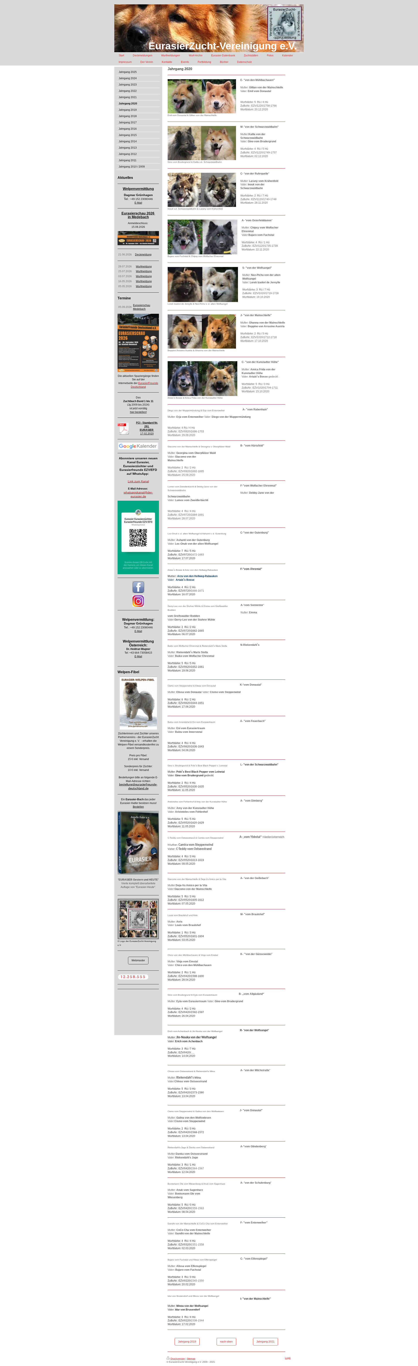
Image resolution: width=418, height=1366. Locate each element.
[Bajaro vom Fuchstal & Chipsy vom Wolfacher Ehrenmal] (202, 237)
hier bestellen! (138, 412)
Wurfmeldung (144, 266)
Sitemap (191, 1358)
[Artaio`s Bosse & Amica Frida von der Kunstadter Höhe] (202, 378)
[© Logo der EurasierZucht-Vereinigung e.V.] (138, 919)
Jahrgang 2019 (187, 1341)
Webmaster (138, 960)
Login (288, 1358)
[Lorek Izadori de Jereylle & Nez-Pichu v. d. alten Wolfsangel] (203, 284)
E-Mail (138, 202)
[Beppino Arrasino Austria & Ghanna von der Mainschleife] (202, 331)
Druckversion (177, 1358)
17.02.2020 (147, 433)
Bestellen (138, 806)
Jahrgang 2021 (265, 1341)
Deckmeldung (143, 254)
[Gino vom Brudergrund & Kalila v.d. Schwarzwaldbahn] (202, 143)
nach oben (226, 1341)
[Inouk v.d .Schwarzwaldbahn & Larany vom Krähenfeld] (202, 190)
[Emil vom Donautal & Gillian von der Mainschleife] (202, 96)
